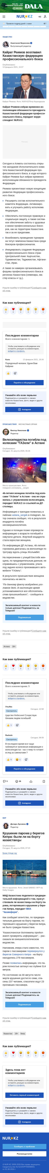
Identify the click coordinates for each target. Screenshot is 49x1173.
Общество (7, 37)
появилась (16, 963)
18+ (13, 646)
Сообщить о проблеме (24, 1146)
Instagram (26, 409)
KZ (40, 17)
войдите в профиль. (16, 351)
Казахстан (8, 1033)
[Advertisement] (24, 141)
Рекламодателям (24, 1154)
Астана (7, 646)
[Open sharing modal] (31, 781)
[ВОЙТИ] (45, 16)
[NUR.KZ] (24, 17)
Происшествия (10, 424)
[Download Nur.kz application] (24, 6)
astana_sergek (20, 515)
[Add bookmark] (44, 781)
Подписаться (24, 617)
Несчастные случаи (28, 424)
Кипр (23, 1033)
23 (36, 669)
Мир (4, 818)
